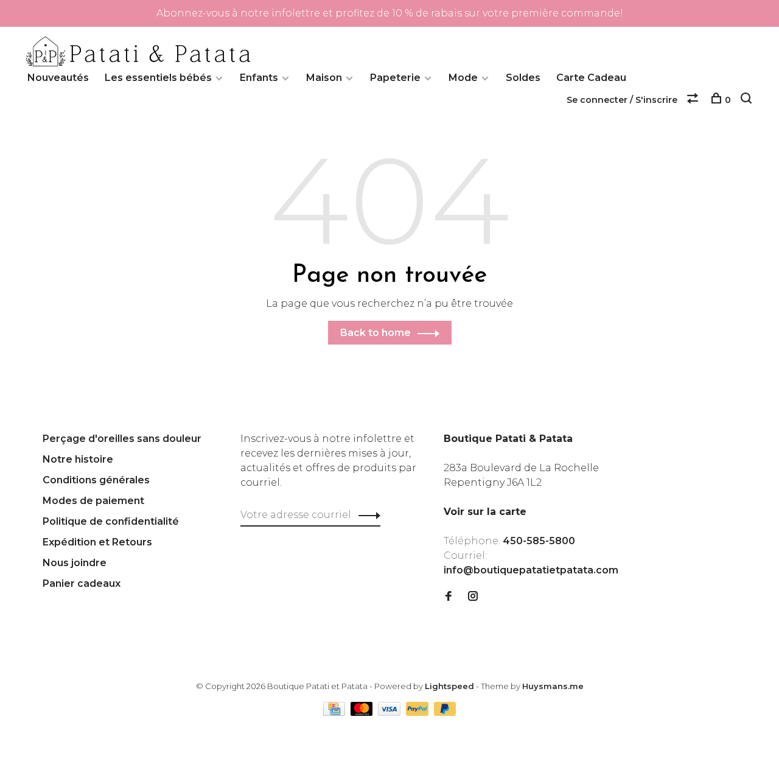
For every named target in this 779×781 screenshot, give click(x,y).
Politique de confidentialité (111, 521)
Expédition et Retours (97, 542)
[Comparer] (694, 99)
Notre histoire (78, 459)
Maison (324, 77)
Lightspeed (449, 686)
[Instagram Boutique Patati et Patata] (473, 597)
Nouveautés (58, 77)
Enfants (259, 77)
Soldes (523, 77)
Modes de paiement (93, 500)
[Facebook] (448, 597)
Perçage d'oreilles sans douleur (122, 438)
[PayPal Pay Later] (445, 712)
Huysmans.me (553, 686)
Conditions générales (96, 480)
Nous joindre (75, 563)
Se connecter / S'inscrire (622, 99)
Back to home (375, 332)
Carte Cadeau (591, 77)
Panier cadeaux (82, 583)
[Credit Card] (335, 712)
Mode (463, 77)
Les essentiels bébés (158, 77)
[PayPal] (418, 712)
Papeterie (395, 77)
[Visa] (390, 712)
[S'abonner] (366, 515)
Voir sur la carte (485, 511)
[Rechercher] (748, 99)
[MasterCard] (363, 712)
